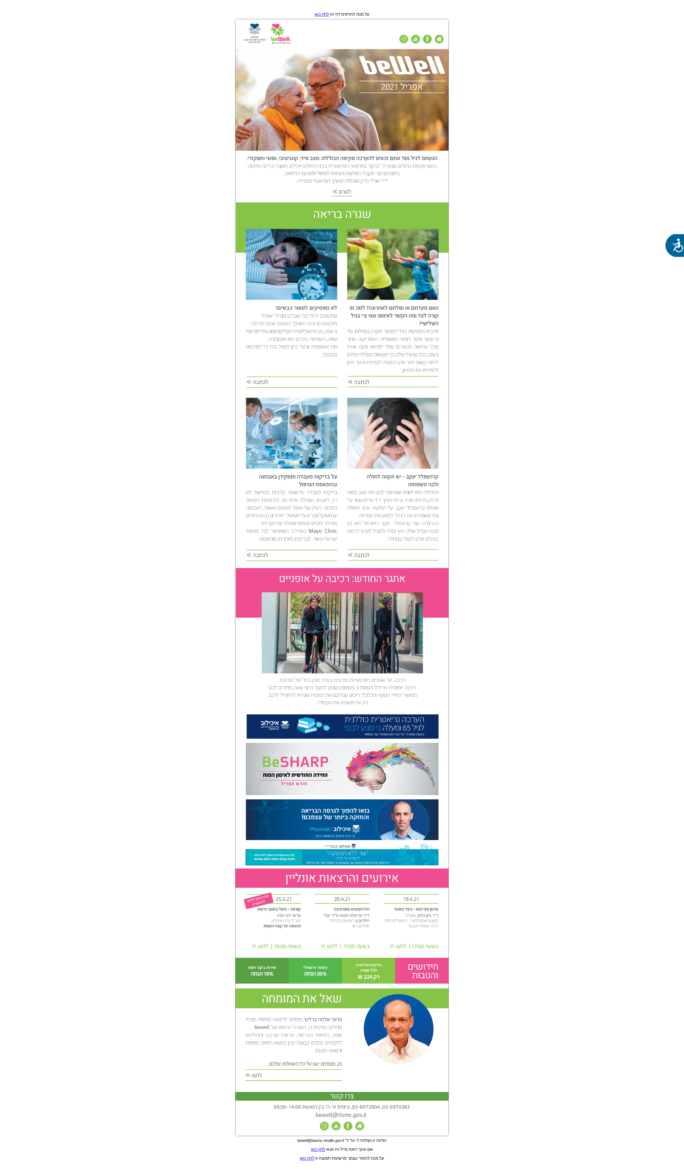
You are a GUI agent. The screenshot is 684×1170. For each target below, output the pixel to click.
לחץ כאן (322, 14)
